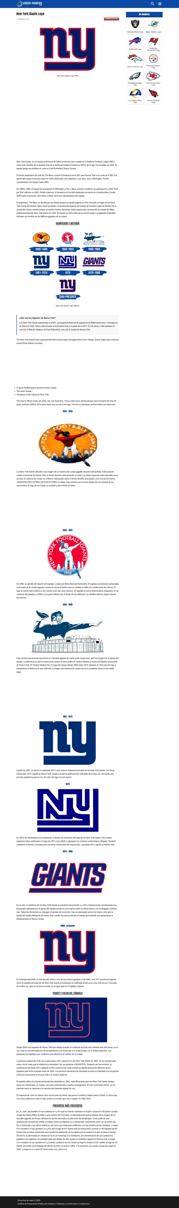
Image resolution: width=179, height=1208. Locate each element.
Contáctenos (84, 1204)
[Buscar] (153, 5)
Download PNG (111, 19)
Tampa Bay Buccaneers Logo (153, 49)
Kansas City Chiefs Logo (153, 84)
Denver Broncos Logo (135, 67)
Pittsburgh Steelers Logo (153, 66)
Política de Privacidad (27, 1204)
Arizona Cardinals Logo (153, 101)
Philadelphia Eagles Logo (135, 84)
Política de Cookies (46, 1204)
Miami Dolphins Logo (153, 32)
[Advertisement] (67, 101)
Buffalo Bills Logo (135, 49)
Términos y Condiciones (66, 1204)
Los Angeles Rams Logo (135, 101)
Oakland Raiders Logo (135, 32)
